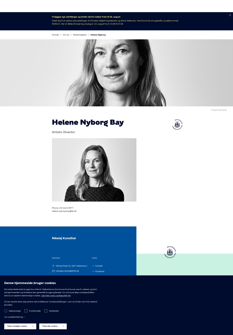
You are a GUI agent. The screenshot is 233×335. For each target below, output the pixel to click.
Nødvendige (15, 311)
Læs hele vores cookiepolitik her (56, 295)
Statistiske (54, 311)
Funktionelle (35, 311)
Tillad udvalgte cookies (17, 326)
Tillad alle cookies (50, 326)
